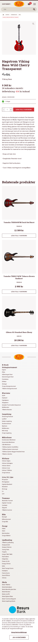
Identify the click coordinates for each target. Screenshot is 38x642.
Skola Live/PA (6, 594)
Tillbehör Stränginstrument (9, 388)
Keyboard (4, 398)
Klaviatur (6, 393)
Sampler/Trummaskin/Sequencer (11, 405)
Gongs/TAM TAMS (7, 554)
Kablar (3, 528)
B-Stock (5, 365)
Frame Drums (6, 573)
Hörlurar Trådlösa (7, 470)
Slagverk (4, 507)
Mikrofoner (7, 437)
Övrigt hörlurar (6, 472)
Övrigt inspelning (6, 433)
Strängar (4, 384)
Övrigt (4, 526)
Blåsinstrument (6, 519)
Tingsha (4, 552)
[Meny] (35, 4)
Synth (3, 395)
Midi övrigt (5, 430)
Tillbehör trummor (7, 510)
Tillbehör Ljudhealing (8, 542)
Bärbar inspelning (7, 421)
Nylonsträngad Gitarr (8, 377)
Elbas (20, 14)
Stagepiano (5, 402)
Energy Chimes (6, 563)
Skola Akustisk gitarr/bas (9, 589)
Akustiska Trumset (7, 500)
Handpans (5, 570)
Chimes (4, 578)
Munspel (4, 517)
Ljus (3, 493)
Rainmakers (5, 556)
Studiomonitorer (6, 423)
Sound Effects (6, 575)
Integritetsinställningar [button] (19, 632)
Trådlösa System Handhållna (10, 447)
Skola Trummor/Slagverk (9, 599)
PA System (5, 479)
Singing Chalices (6, 547)
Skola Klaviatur (6, 591)
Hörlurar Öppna (6, 461)
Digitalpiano (5, 400)
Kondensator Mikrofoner (9, 440)
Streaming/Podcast (7, 416)
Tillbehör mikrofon (7, 454)
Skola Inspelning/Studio (8, 601)
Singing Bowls (6, 545)
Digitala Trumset (6, 503)
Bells (3, 566)
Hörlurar (5, 458)
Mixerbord (4, 486)
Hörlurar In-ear (6, 468)
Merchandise (5, 533)
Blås (4, 514)
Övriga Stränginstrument (9, 386)
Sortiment (6, 4)
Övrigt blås (5, 521)
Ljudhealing (7, 540)
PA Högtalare (5, 482)
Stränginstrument (14, 14)
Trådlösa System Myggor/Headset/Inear (13, 451)
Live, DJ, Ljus (7, 477)
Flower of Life (5, 561)
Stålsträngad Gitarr (7, 374)
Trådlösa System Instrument (10, 449)
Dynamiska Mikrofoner (8, 442)
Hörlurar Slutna (6, 465)
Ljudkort (4, 419)
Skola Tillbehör (6, 584)
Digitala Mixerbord (7, 484)
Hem (3, 15)
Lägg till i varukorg (24, 109)
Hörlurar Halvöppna (7, 463)
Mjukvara (4, 426)
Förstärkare (5, 379)
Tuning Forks (5, 549)
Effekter (4, 381)
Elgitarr (4, 370)
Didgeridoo (5, 559)
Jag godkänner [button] (19, 637)
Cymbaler (4, 505)
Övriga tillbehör (6, 535)
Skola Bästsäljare (7, 587)
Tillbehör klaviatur (7, 409)
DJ (3, 491)
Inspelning (6, 414)
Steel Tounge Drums (7, 568)
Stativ (3, 531)
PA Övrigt (4, 489)
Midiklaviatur (5, 407)
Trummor (6, 498)
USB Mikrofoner (6, 444)
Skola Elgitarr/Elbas (7, 596)
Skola (4, 582)
